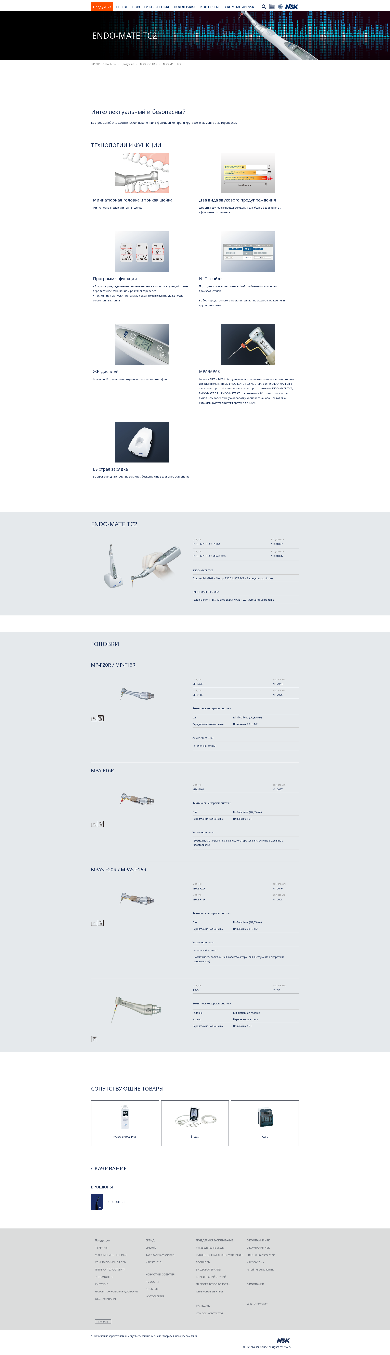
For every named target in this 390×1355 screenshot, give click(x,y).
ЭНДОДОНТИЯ (104, 1277)
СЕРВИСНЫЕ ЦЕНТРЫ (209, 1291)
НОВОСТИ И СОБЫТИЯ (150, 7)
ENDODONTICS (148, 64)
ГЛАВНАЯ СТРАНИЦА (103, 64)
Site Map (103, 1321)
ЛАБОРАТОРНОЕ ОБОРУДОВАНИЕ (116, 1291)
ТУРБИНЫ (101, 1247)
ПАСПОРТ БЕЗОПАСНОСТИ (213, 1284)
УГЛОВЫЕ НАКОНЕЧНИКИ (111, 1255)
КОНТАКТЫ (209, 7)
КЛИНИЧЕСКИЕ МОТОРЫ (110, 1262)
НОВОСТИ (152, 1282)
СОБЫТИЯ (152, 1289)
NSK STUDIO (153, 1262)
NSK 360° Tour (255, 1262)
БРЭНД (121, 7)
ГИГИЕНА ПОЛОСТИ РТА (110, 1269)
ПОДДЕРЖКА (184, 7)
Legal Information (257, 1303)
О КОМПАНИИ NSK (239, 7)
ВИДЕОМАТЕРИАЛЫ (208, 1269)
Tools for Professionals (160, 1255)
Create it (151, 1247)
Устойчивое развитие (260, 1269)
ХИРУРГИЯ (101, 1284)
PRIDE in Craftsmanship (261, 1255)
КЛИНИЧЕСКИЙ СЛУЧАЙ (211, 1277)
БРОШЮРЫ (203, 1262)
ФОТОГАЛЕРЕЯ (155, 1296)
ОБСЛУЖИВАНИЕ (106, 1299)
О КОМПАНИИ (255, 1284)
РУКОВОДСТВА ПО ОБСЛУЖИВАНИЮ (220, 1255)
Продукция (102, 7)
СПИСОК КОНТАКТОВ (209, 1313)
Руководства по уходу (210, 1247)
